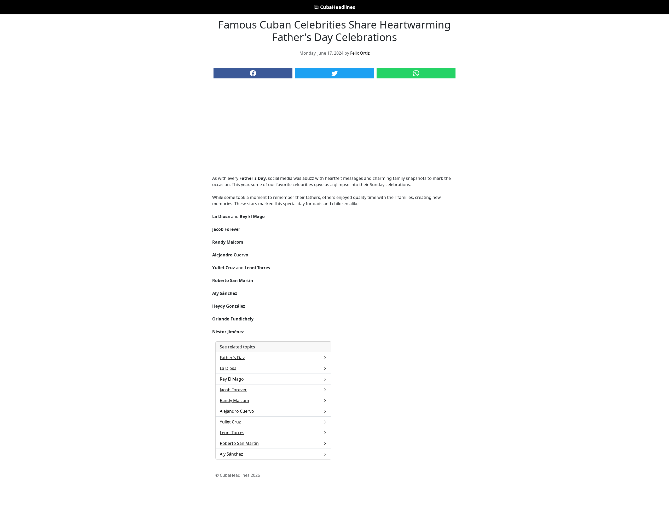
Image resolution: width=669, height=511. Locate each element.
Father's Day (232, 357)
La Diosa (228, 368)
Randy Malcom (234, 400)
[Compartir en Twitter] (334, 73)
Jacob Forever (233, 390)
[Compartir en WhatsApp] (416, 73)
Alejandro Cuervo (237, 411)
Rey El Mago (232, 379)
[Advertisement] (334, 132)
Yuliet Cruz (230, 422)
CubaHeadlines (337, 7)
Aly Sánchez (231, 454)
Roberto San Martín (239, 443)
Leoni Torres (232, 432)
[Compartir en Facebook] (253, 73)
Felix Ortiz (360, 53)
